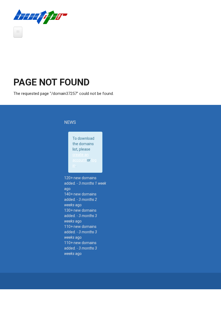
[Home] (40, 16)
